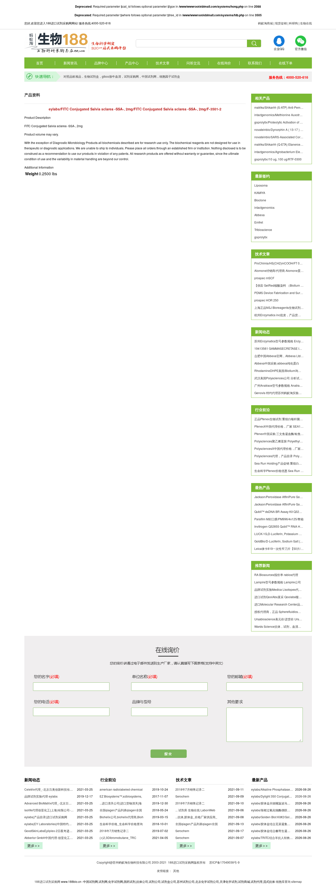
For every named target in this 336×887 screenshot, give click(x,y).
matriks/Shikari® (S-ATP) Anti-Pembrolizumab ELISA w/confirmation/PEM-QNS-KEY (279, 107)
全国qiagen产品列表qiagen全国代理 (199, 824)
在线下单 (285, 62)
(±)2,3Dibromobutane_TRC (118, 837)
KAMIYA (259, 193)
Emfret (258, 222)
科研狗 (293, 23)
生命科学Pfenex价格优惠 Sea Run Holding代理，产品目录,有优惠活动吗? (279, 471)
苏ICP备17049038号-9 (224, 862)
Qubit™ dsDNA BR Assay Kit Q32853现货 (279, 511)
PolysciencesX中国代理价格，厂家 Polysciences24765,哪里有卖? (279, 448)
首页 (39, 62)
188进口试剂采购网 (47, 881)
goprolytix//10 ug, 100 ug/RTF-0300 (278, 159)
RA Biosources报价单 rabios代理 (276, 575)
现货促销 (281, 23)
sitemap (296, 881)
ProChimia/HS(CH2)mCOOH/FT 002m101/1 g (279, 263)
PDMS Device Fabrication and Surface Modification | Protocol (279, 293)
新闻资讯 (70, 62)
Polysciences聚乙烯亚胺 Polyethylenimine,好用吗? (279, 441)
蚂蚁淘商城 (265, 23)
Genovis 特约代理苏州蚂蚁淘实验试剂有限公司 (279, 393)
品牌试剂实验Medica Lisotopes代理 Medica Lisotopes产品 (279, 589)
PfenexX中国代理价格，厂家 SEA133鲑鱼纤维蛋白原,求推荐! (279, 426)
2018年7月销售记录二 (114, 831)
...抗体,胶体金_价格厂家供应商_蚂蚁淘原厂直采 (206, 817)
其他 (176, 871)
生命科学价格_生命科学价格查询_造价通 (126, 824)
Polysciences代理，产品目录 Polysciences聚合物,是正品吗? (279, 456)
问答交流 (193, 62)
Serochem (182, 796)
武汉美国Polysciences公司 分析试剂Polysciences (279, 378)
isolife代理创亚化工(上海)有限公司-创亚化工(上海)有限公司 (63, 810)
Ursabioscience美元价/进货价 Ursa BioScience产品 (279, 619)
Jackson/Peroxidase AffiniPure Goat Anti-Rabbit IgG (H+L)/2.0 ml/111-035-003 (279, 504)
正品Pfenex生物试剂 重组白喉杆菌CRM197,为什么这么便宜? (279, 419)
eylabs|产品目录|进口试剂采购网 (45, 817)
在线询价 (224, 62)
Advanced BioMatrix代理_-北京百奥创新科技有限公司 (59, 803)
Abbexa (259, 215)
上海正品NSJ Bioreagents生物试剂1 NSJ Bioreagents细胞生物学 (279, 307)
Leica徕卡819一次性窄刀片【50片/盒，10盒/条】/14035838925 (279, 548)
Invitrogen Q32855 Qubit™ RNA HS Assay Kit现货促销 (279, 526)
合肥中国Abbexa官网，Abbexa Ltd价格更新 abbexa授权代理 (279, 356)
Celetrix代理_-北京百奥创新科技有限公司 (51, 789)
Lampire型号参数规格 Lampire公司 (277, 582)
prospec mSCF (264, 278)
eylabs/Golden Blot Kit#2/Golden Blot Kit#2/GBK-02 (285, 817)
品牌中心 (101, 62)
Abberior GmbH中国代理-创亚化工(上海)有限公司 (57, 837)
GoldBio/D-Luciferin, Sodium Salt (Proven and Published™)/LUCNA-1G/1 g (279, 541)
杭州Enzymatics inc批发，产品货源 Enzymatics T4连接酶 (279, 315)
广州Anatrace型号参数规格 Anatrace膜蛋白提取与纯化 (279, 385)
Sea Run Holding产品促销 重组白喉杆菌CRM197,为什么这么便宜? (279, 463)
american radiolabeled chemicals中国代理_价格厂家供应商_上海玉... (145, 789)
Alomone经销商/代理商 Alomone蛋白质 (279, 270)
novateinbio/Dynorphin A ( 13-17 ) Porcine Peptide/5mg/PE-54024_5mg (279, 129)
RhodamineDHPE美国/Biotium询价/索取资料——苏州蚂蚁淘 (279, 370)
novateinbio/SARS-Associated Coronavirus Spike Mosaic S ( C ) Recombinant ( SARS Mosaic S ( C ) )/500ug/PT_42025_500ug (279, 137)
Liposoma (261, 185)
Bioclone (260, 200)
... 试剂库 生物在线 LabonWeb (195, 810)
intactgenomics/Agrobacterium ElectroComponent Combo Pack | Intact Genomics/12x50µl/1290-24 (279, 152)
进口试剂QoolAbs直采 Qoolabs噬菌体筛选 (279, 597)
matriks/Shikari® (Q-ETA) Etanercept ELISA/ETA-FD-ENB (279, 144)
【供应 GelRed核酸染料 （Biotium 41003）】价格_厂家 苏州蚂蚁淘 (279, 285)
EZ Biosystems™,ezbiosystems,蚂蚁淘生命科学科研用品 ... (138, 796)
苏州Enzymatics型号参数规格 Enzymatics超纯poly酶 (279, 341)
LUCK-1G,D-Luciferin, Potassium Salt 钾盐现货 (279, 534)
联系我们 (255, 62)
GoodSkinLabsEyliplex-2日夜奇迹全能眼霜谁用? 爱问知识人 (64, 831)
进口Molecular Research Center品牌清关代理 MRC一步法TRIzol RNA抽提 (279, 604)
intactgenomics (264, 207)
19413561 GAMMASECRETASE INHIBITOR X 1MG (279, 348)
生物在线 (306, 23)
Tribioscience (263, 229)
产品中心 (132, 62)
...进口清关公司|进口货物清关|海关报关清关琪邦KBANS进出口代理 (143, 803)
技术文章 (162, 62)
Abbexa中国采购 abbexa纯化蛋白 (276, 363)
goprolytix (260, 237)
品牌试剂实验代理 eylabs (41, 796)
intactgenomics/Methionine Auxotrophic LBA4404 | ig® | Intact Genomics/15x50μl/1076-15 (279, 115)
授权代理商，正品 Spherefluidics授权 (279, 611)
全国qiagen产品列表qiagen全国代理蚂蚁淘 (128, 810)
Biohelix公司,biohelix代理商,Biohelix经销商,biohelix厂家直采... (141, 817)
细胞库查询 (283, 881)
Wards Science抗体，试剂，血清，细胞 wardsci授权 (279, 626)
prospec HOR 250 (266, 300)
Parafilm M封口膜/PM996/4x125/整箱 (279, 519)
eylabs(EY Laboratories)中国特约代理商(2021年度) (58, 824)
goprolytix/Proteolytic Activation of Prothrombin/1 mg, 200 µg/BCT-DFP (279, 122)
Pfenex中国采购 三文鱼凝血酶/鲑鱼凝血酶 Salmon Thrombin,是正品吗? (279, 434)
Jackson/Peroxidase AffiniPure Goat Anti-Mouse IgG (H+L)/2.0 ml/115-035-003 (279, 497)
